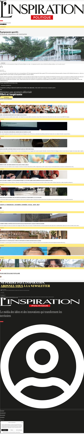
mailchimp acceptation (3, 289)
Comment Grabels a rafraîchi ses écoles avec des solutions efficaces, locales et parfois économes (22, 223)
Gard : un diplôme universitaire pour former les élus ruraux (13, 114)
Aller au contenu (3, 0)
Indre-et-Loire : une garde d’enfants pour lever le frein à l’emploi (14, 164)
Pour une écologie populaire (10, 273)
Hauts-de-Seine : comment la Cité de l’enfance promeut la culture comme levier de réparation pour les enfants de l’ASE (26, 180)
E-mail (1, 292)
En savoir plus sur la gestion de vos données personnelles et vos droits (9, 297)
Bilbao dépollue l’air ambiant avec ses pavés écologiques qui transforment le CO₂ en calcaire (20, 197)
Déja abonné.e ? (6, 85)
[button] (22, 422)
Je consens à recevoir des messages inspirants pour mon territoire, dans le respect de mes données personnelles (15, 290)
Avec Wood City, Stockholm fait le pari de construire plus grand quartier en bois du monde (20, 240)
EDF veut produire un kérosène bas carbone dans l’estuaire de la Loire (15, 131)
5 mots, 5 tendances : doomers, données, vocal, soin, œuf (20, 204)
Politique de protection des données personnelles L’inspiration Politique (11, 432)
